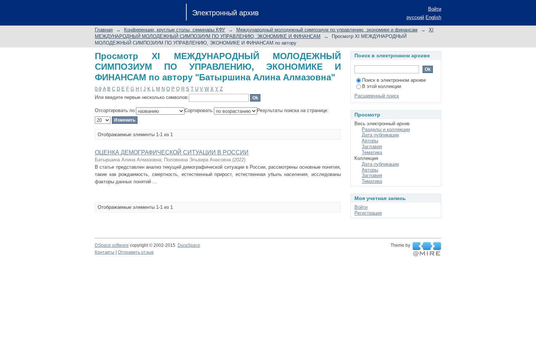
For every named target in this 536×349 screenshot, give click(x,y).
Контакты (104, 252)
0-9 (98, 89)
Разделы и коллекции (386, 129)
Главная (104, 29)
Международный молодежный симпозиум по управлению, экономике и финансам (326, 29)
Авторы (370, 140)
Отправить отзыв (136, 252)
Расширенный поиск (376, 96)
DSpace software (112, 245)
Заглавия (372, 146)
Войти (434, 9)
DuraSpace (189, 245)
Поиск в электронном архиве (394, 80)
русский (415, 17)
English (433, 17)
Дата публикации (380, 135)
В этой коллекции (381, 86)
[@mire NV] (426, 249)
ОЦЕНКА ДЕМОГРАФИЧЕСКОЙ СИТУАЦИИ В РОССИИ (172, 152)
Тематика (372, 152)
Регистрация (368, 213)
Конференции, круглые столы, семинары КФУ (174, 29)
